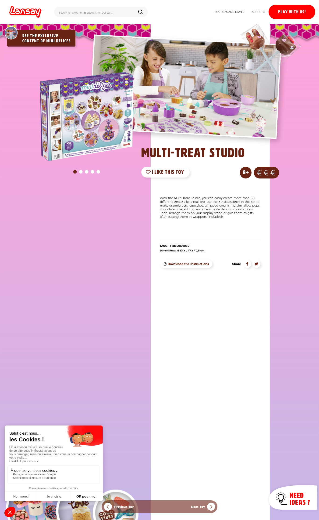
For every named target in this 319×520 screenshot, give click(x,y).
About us (258, 12)
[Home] (25, 12)
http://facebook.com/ (247, 264)
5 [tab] (98, 172)
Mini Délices (58, 41)
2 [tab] (81, 172)
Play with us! (292, 12)
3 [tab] (87, 172)
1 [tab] (75, 172)
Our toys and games (230, 12)
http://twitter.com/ (256, 264)
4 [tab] (92, 172)
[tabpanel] (86, 116)
